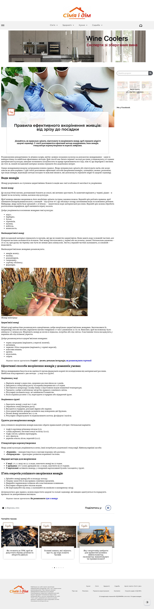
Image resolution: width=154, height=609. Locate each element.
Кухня (82, 25)
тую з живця (52, 498)
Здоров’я (67, 25)
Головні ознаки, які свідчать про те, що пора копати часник (19, 552)
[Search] (150, 73)
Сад (11, 112)
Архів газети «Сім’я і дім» (132, 586)
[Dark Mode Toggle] (147, 602)
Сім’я (52, 25)
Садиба (96, 25)
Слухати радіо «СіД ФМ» (133, 591)
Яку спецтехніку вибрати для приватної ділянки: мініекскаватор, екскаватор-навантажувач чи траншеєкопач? (58, 554)
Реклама (85, 591)
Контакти (117, 591)
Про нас (74, 591)
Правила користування (101, 591)
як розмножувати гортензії (78, 360)
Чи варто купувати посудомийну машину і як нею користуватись (95, 552)
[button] (108, 508)
